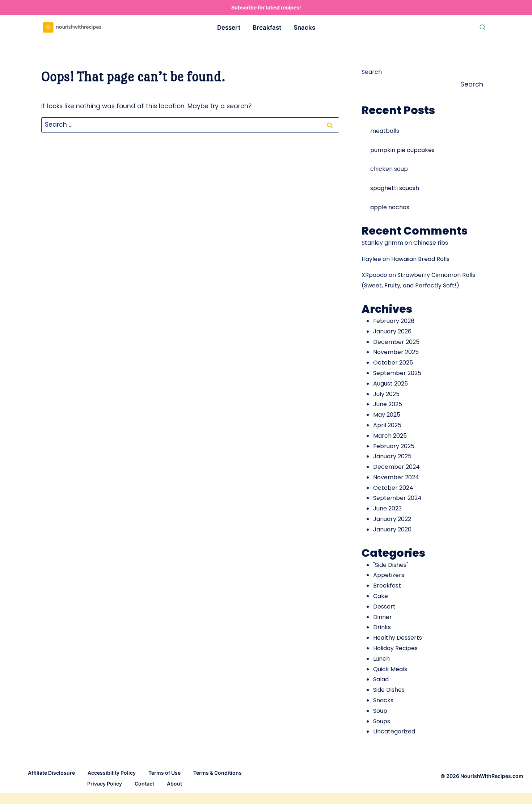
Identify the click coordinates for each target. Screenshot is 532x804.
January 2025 (392, 456)
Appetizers (388, 575)
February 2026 (393, 321)
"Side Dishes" (390, 565)
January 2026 (392, 331)
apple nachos (389, 207)
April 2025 (387, 425)
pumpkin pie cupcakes (402, 150)
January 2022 (392, 519)
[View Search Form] (482, 27)
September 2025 (397, 373)
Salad (381, 679)
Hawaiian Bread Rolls (420, 259)
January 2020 (392, 529)
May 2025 (386, 415)
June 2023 (387, 508)
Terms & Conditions (217, 773)
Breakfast (267, 27)
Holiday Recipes (395, 648)
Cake (380, 596)
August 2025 (390, 383)
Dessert (228, 27)
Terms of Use (164, 773)
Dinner (382, 617)
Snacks (304, 27)
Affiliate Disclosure (51, 773)
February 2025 (393, 446)
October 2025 (393, 362)
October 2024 (393, 488)
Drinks (382, 627)
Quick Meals (390, 669)
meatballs (384, 131)
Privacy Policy (104, 783)
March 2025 (390, 436)
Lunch (381, 658)
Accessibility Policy (112, 773)
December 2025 (396, 342)
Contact (144, 783)
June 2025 (387, 404)
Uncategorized (394, 731)
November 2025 (396, 352)
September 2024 (397, 498)
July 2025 (386, 394)
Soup (380, 711)
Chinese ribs (430, 243)
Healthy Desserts (397, 637)
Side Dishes (389, 690)
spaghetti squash (394, 188)
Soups (381, 721)
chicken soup (389, 169)
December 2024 (396, 467)
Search (372, 72)
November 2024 (396, 477)
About (174, 783)
